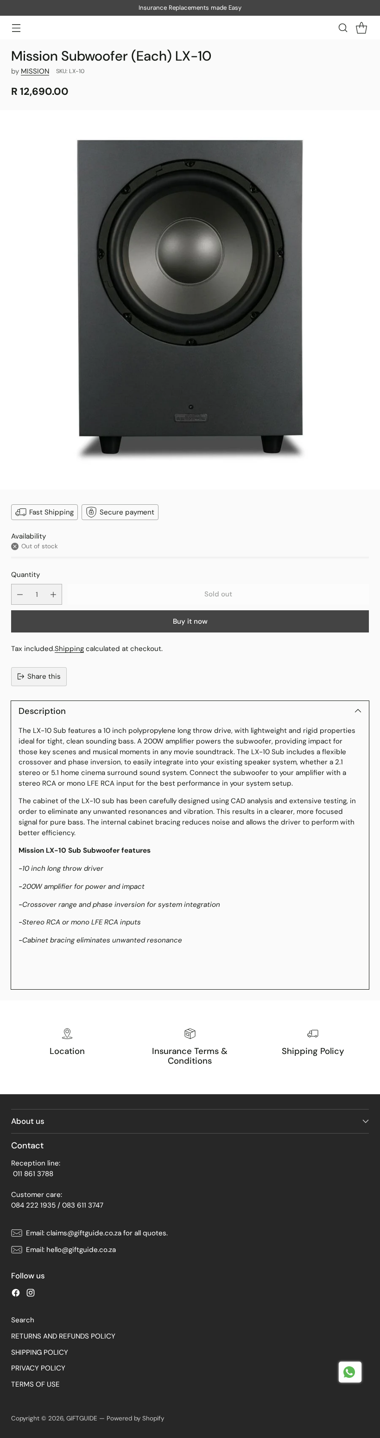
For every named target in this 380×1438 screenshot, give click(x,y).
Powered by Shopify (135, 1418)
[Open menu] (15, 27)
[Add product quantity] (53, 594)
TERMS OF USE (35, 1384)
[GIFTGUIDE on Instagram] (30, 1294)
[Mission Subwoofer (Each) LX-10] (190, 300)
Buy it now (190, 621)
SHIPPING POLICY (39, 1352)
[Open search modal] (342, 27)
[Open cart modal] (361, 27)
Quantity (25, 574)
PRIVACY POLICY (38, 1368)
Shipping (69, 648)
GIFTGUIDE (81, 1418)
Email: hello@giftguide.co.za (71, 1249)
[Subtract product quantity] (20, 594)
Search (22, 1320)
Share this (44, 676)
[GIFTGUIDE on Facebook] (15, 1294)
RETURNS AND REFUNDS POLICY (63, 1336)
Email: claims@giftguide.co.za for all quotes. (97, 1233)
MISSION (35, 71)
